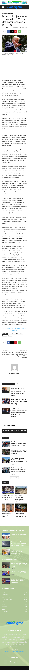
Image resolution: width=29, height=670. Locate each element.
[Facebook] (8, 31)
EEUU (17, 333)
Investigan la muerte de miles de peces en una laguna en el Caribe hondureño (21, 355)
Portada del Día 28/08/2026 (18, 534)
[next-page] (5, 420)
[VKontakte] (18, 662)
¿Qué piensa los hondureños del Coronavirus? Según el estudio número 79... (18, 580)
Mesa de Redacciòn (7, 27)
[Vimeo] (14, 662)
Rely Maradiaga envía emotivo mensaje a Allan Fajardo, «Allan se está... (19, 565)
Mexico (21, 333)
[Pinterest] (15, 31)
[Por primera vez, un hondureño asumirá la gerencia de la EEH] (6, 573)
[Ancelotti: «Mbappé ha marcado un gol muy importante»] (8, 490)
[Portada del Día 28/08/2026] (6, 536)
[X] (12, 31)
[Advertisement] (14, 68)
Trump (9, 335)
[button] (2, 7)
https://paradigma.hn (14, 376)
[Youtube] (23, 662)
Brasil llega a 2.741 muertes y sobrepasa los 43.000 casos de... (21, 515)
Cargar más (14, 477)
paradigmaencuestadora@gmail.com (14, 651)
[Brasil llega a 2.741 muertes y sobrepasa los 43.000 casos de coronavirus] (21, 508)
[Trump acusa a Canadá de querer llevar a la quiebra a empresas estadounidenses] (6, 401)
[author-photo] (14, 371)
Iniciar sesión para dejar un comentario (14, 430)
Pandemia (4, 335)
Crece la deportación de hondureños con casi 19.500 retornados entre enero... (18, 443)
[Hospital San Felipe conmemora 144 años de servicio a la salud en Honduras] (6, 552)
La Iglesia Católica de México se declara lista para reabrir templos (8, 354)
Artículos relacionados (8, 383)
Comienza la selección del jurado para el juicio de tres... (8, 515)
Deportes (4, 493)
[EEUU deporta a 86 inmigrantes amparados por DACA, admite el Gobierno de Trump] (6, 452)
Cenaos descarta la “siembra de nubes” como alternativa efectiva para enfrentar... (18, 543)
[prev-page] (3, 420)
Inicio (3, 11)
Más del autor (19, 383)
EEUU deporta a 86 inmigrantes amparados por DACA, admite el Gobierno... (19, 451)
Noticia (11, 13)
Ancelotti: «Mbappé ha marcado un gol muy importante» (7, 497)
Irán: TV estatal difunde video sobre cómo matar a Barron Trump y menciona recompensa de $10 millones (18, 412)
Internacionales (8, 11)
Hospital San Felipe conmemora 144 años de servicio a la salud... (17, 551)
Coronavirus (11, 333)
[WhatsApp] (19, 31)
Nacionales (18, 493)
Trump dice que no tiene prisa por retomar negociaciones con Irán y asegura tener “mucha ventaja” (18, 391)
